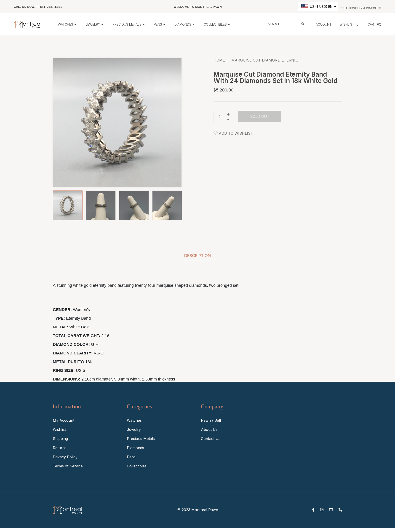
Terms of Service (68, 466)
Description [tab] (197, 256)
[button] (318, 6)
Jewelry (134, 429)
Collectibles (137, 466)
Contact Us (210, 438)
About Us (209, 429)
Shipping (60, 438)
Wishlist (59, 429)
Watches (134, 420)
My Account (63, 420)
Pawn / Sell (211, 420)
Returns (60, 447)
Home (219, 60)
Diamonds (135, 447)
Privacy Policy (65, 457)
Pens (131, 457)
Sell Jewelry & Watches (361, 8)
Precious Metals (141, 438)
